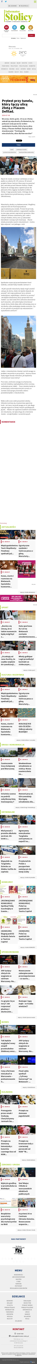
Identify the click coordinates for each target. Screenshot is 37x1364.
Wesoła (34, 69)
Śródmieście (4, 69)
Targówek (11, 69)
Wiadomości (18, 1275)
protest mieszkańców (9, 152)
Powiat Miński (5, 66)
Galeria (18, 1279)
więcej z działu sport (29, 670)
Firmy (18, 38)
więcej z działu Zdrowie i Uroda (26, 1230)
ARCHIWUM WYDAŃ (6, 31)
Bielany (18, 63)
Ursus (17, 69)
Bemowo (7, 63)
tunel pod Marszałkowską (26, 152)
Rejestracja (24, 6)
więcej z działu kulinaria (28, 1160)
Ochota (30, 63)
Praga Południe (23, 66)
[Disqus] (18, 449)
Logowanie (13, 6)
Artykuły (13, 38)
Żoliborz (26, 72)
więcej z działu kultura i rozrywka (26, 740)
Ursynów (23, 69)
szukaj (31, 35)
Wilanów (11, 72)
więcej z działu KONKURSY (27, 947)
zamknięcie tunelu (21, 149)
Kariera (18, 1284)
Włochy (17, 72)
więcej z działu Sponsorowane (26, 1017)
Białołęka (13, 63)
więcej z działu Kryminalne (27, 877)
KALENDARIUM (14, 30)
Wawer (29, 69)
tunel (11, 149)
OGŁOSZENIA (23, 30)
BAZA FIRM (30, 30)
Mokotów (24, 63)
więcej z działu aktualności (27, 592)
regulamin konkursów (18, 1288)
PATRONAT (18, 1286)
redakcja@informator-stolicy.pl (20, 1336)
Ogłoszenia (23, 38)
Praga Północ (14, 66)
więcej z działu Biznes (29, 1087)
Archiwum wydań (18, 1277)
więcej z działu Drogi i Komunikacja (25, 807)
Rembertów (32, 66)
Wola (21, 72)
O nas (18, 1281)
